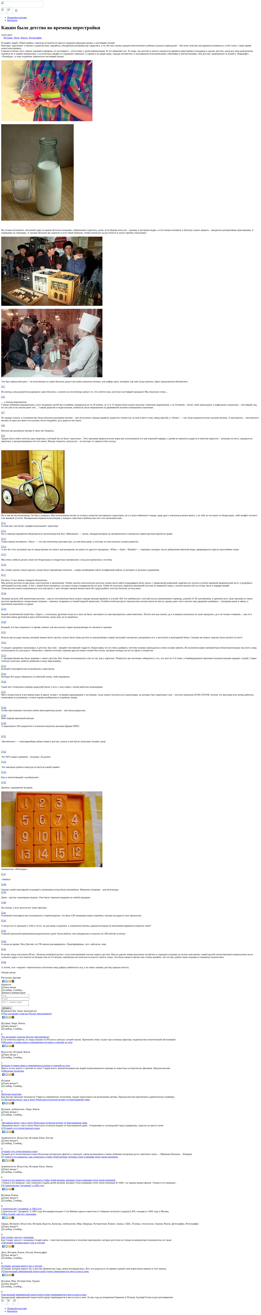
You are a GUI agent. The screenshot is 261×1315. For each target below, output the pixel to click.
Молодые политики (11, 1094)
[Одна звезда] (8, 987)
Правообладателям (17, 17)
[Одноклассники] (9, 981)
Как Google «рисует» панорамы (17, 1237)
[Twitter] (6, 981)
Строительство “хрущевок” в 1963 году (21, 1208)
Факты (24, 37)
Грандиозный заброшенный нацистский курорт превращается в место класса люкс (44, 1294)
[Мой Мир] (12, 981)
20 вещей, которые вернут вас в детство (21, 1266)
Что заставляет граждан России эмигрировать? (25, 1037)
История (8, 37)
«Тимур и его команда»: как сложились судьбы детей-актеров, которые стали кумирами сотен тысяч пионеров (58, 1180)
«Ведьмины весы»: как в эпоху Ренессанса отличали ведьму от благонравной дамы (44, 1122)
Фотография (35, 37)
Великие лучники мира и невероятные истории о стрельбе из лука (35, 1065)
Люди (16, 37)
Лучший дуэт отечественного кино (19, 1151)
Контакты (12, 20)
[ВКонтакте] (3, 981)
